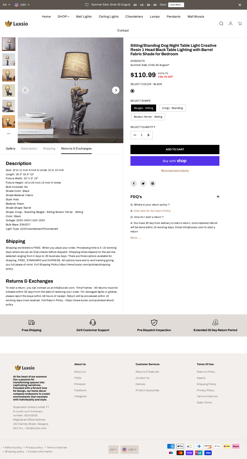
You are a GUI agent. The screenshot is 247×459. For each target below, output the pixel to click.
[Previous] (25, 90)
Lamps (155, 16)
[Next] (115, 90)
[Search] (221, 23)
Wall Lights (84, 16)
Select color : (146, 84)
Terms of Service (207, 396)
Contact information (40, 451)
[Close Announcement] (240, 5)
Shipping (49, 148)
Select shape (140, 100)
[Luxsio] (16, 23)
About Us (80, 371)
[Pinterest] (152, 183)
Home (46, 16)
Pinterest (79, 384)
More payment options (175, 170)
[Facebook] (133, 183)
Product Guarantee (147, 390)
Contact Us (142, 378)
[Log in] (230, 23)
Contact (123, 30)
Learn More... (176, 4)
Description (29, 148)
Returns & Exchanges (76, 148)
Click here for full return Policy (152, 210)
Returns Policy (206, 371)
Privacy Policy (205, 390)
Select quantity (142, 127)
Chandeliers (134, 16)
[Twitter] (143, 183)
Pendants (174, 16)
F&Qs (77, 378)
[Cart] (240, 23)
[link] (31, 367)
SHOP (63, 16)
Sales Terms (204, 402)
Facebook (80, 390)
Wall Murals (196, 16)
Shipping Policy (206, 384)
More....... (136, 237)
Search (201, 378)
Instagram (80, 396)
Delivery (141, 384)
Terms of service (57, 447)
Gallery (10, 148)
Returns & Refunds (147, 371)
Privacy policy (34, 447)
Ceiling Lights (109, 16)
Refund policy (13, 447)
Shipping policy (14, 451)
